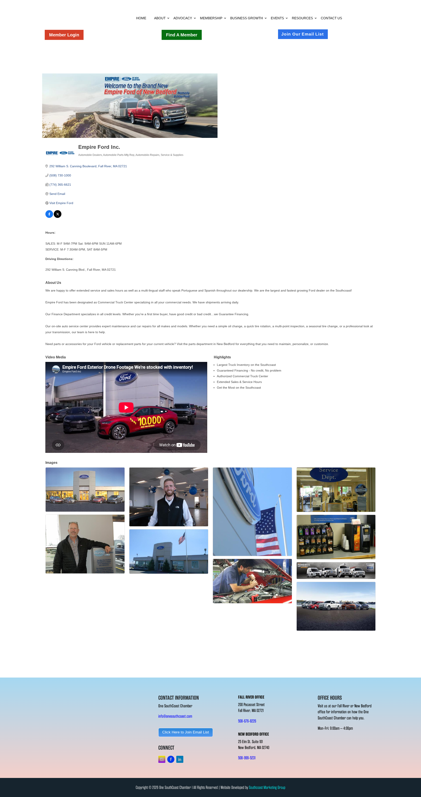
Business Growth (246, 18)
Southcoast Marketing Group (267, 787)
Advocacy (182, 18)
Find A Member (181, 34)
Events (277, 18)
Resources (302, 18)
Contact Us (331, 18)
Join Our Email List (302, 34)
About (160, 18)
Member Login (64, 34)
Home (141, 18)
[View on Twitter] (57, 217)
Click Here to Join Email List (185, 732)
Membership (211, 18)
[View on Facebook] (49, 217)
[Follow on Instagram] (161, 759)
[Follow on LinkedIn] (179, 759)
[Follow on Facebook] (171, 759)
